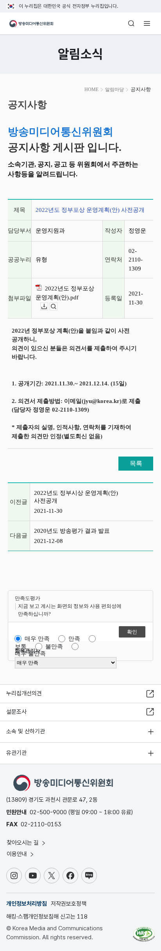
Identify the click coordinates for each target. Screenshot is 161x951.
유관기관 (16, 752)
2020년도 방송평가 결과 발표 (72, 531)
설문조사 (16, 711)
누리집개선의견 (24, 693)
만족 (74, 639)
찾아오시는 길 (23, 842)
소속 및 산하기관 (25, 731)
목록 (136, 463)
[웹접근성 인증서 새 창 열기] (144, 931)
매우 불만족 (30, 653)
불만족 (54, 646)
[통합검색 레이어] (131, 23)
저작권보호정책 (68, 903)
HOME (91, 89)
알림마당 (114, 89)
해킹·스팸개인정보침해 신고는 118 (47, 916)
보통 (21, 646)
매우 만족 (37, 639)
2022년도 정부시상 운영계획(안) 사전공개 (76, 497)
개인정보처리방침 (26, 903)
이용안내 (18, 854)
